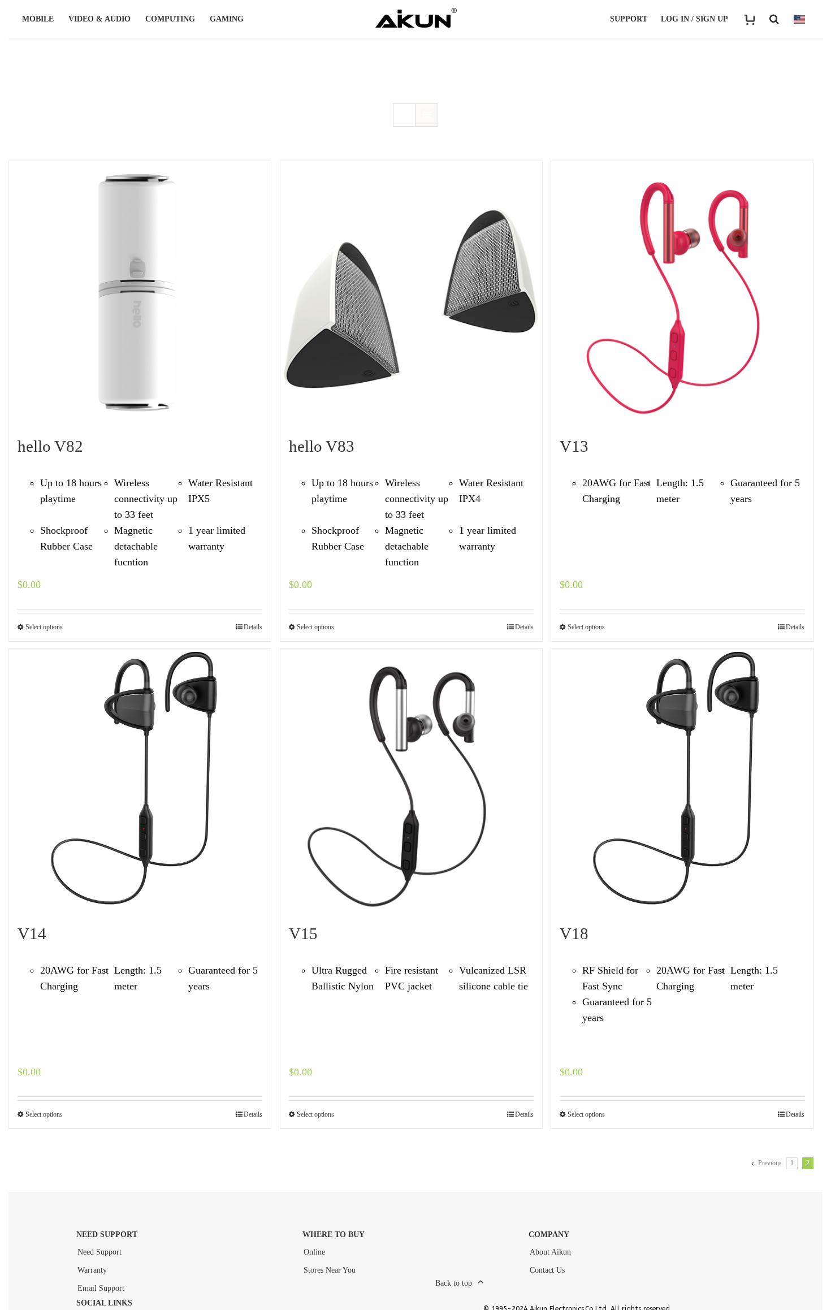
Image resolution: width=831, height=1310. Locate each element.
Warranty (92, 1270)
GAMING (227, 19)
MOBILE (38, 19)
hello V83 (321, 446)
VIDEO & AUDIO (99, 19)
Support (628, 19)
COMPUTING (170, 19)
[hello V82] (140, 292)
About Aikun (550, 1252)
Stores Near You (330, 1270)
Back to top (453, 1283)
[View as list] (427, 115)
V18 (574, 933)
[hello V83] (411, 292)
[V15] (411, 779)
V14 (32, 933)
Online (314, 1252)
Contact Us (547, 1270)
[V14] (140, 779)
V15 (303, 933)
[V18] (682, 779)
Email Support (100, 1288)
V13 (574, 446)
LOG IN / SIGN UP (694, 19)
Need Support (99, 1252)
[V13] (682, 292)
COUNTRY (799, 19)
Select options (44, 627)
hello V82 (50, 446)
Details (253, 627)
